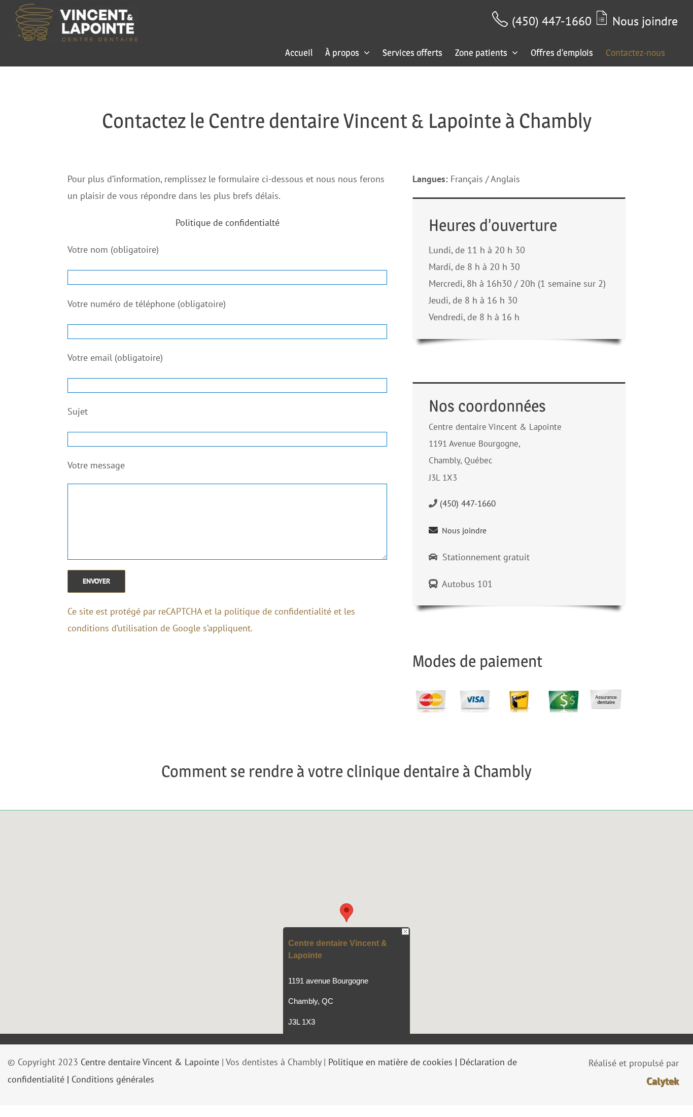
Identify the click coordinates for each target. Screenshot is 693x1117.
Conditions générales (113, 1079)
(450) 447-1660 (552, 21)
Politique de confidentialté (228, 222)
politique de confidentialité (277, 611)
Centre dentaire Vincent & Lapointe (150, 1062)
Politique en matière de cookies (390, 1062)
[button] (346, 912)
